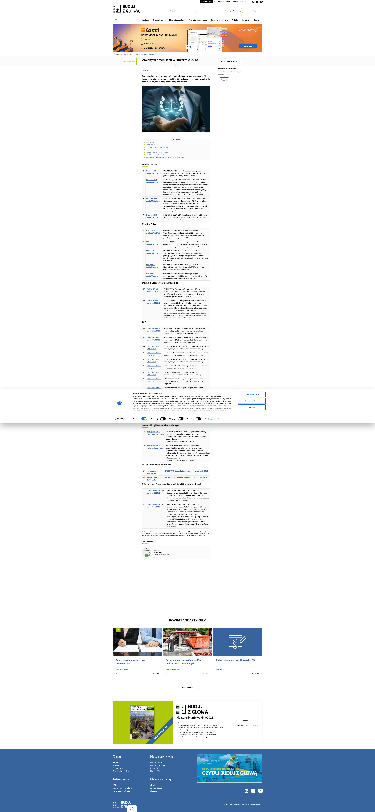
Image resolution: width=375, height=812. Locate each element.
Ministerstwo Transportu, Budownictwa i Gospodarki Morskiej (165, 157)
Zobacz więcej (187, 687)
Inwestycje (246, 20)
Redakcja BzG (146, 70)
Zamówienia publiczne (219, 20)
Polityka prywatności (121, 791)
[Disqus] (176, 587)
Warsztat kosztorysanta (198, 20)
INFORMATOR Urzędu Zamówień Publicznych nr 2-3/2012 (186, 477)
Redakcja (116, 762)
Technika (235, 20)
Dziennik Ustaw (150, 142)
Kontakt (228, 1)
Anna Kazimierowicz (172, 669)
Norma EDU (155, 771)
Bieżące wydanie (159, 20)
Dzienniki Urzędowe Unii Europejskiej (157, 147)
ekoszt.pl (154, 791)
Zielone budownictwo (177, 20)
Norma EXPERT (157, 762)
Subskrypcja (118, 768)
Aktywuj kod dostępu (206, 1)
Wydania (145, 20)
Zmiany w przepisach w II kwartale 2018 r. (236, 660)
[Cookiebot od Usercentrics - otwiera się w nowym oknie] (119, 418)
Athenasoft (235, 1)
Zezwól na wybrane (251, 401)
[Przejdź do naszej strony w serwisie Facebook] (257, 1)
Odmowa (252, 407)
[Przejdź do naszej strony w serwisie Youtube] (260, 1)
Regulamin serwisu (121, 771)
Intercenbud (243, 1)
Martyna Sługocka (122, 669)
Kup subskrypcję (234, 11)
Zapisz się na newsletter (123, 788)
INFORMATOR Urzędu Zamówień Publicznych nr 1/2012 (186, 471)
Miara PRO (155, 768)
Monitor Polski (150, 144)
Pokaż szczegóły (210, 419)
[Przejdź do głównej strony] (126, 9)
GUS (147, 150)
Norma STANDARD (158, 765)
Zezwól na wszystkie (252, 394)
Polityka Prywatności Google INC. (154, 413)
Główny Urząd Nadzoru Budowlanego (157, 152)
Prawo (256, 20)
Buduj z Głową (117, 54)
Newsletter (221, 1)
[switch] (163, 418)
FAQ (215, 1)
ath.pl (152, 785)
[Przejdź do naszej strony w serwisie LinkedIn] (253, 1)
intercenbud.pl (156, 788)
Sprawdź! (224, 80)
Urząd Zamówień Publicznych (155, 155)
